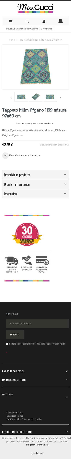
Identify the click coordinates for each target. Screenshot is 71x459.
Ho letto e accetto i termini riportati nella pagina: (37, 343)
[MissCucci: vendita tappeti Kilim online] (35, 9)
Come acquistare (15, 412)
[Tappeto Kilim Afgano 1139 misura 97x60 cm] (21, 97)
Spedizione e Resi (15, 416)
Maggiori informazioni (37, 444)
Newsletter (12, 313)
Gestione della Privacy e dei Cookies (24, 419)
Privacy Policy (59, 343)
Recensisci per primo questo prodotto (34, 123)
